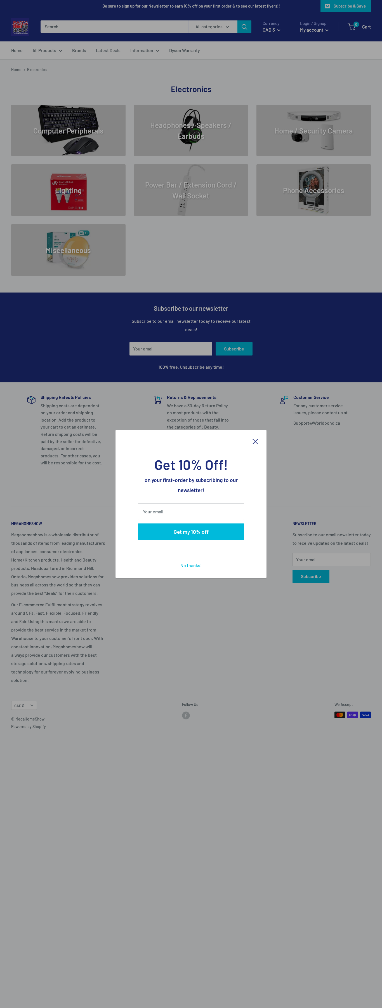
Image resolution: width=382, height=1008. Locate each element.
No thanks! (191, 565)
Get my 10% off (191, 531)
